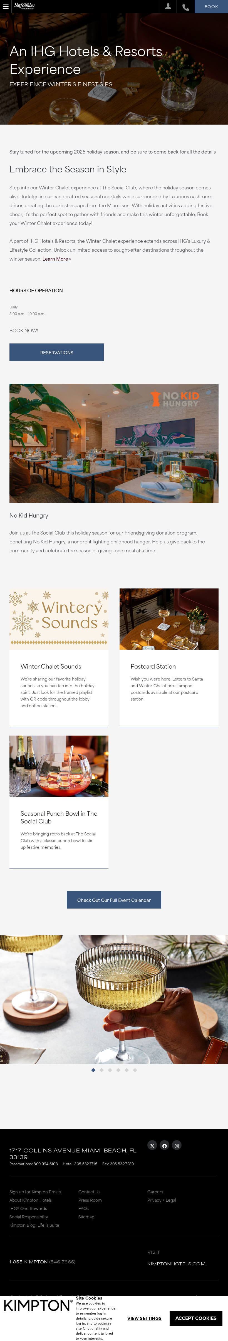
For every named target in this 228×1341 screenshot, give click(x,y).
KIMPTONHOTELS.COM (176, 1263)
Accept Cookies (196, 1318)
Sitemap (86, 1216)
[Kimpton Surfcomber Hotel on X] (152, 1145)
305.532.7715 (85, 1163)
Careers (155, 1191)
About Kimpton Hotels (30, 1200)
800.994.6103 (46, 1163)
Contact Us (89, 1191)
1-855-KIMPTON (28, 1261)
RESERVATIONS (56, 352)
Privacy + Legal (161, 1200)
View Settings (144, 1318)
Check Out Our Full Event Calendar (114, 899)
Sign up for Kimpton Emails (35, 1191)
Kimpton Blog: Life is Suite (34, 1225)
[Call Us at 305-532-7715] (183, 6)
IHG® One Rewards (28, 1208)
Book (211, 6)
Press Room (90, 1200)
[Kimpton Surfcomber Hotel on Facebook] (164, 1145)
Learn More (55, 258)
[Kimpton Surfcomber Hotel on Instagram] (177, 1145)
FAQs (83, 1208)
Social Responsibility (28, 1216)
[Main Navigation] (6, 6)
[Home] (24, 8)
